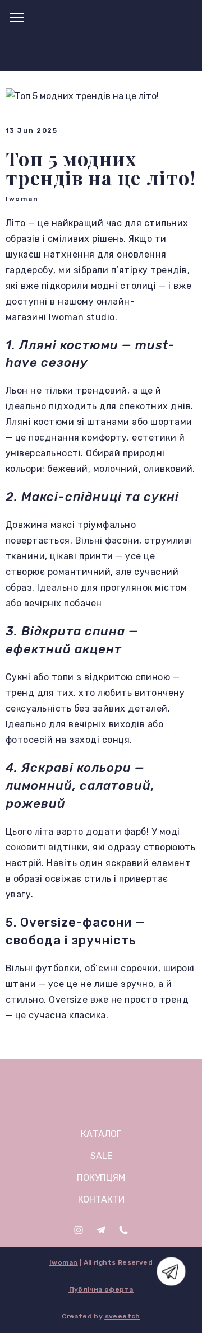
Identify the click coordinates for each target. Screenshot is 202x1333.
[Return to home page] (105, 17)
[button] (78, 1230)
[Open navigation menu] (17, 17)
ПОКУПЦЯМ (101, 1177)
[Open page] (101, 1106)
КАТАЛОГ (101, 1134)
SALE (101, 1155)
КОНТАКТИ (101, 1199)
